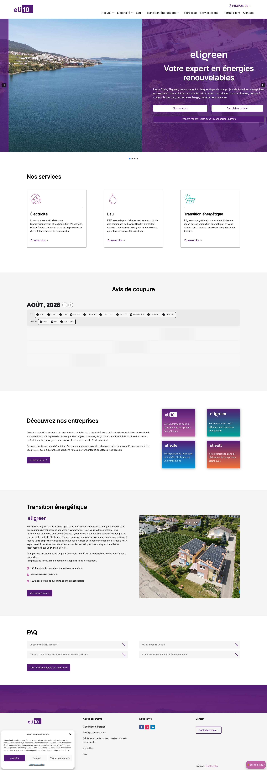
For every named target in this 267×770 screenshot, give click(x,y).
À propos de (238, 6)
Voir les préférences (60, 758)
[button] (70, 734)
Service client (209, 13)
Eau (138, 13)
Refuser (37, 758)
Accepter (14, 758)
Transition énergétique (161, 13)
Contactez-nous (207, 730)
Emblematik (212, 766)
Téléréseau (189, 13)
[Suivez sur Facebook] (141, 727)
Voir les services (38, 593)
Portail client (232, 13)
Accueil (106, 13)
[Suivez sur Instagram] (147, 727)
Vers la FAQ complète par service (47, 667)
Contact (248, 13)
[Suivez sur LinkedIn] (152, 727)
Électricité (123, 13)
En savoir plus (38, 240)
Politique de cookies (36, 765)
